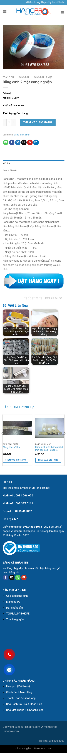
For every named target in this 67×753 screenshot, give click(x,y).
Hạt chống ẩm (14, 607)
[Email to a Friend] (24, 142)
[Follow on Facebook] (5, 577)
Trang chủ (9, 77)
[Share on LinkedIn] (36, 142)
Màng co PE (13, 601)
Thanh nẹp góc (15, 619)
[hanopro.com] (33, 12)
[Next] (64, 440)
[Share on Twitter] (18, 142)
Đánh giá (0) (10, 170)
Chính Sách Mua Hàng (19, 692)
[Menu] (5, 11)
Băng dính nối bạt (12, 447)
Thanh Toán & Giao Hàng (21, 698)
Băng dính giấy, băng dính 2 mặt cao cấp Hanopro (49, 448)
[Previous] (2, 440)
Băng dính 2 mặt (43, 77)
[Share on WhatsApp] (5, 142)
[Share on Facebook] (11, 142)
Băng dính (24, 77)
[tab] (33, 163)
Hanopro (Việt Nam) (18, 686)
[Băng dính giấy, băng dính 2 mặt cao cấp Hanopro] (49, 427)
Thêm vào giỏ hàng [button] (15, 460)
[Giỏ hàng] (62, 12)
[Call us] (18, 577)
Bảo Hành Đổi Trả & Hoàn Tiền (24, 704)
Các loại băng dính (17, 595)
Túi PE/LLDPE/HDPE (17, 613)
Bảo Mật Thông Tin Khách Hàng (24, 710)
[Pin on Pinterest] (30, 142)
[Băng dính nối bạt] (17, 427)
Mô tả (6, 163)
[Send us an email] (11, 577)
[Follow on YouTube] (24, 577)
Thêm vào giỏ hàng (37, 122)
